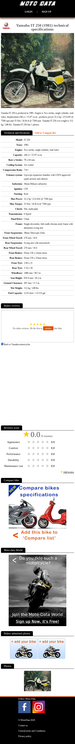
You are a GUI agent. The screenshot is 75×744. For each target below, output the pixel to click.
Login (28, 11)
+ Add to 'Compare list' (44, 133)
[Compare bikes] (37, 542)
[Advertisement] (37, 384)
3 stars (38, 442)
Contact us (23, 725)
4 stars (43, 442)
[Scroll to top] (67, 729)
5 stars (47, 442)
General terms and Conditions (31, 731)
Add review (68, 472)
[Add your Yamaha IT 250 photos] (24, 658)
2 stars (34, 442)
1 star (29, 442)
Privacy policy (24, 736)
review (48, 328)
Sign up (46, 11)
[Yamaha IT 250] (37, 690)
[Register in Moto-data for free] (37, 625)
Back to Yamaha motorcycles (16, 344)
